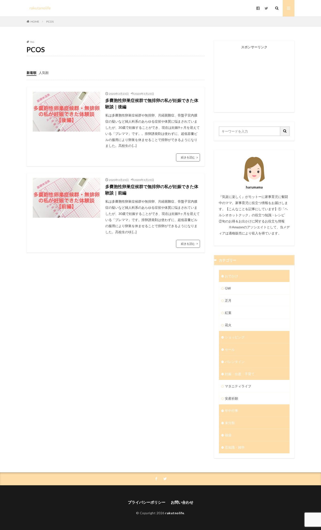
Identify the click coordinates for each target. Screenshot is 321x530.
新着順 (31, 73)
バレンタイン (235, 362)
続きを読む (188, 157)
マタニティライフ (238, 386)
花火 (228, 325)
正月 (228, 300)
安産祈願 (231, 398)
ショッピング (235, 337)
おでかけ (231, 276)
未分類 (230, 423)
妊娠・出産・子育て (239, 374)
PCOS (50, 21)
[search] (285, 131)
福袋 (228, 435)
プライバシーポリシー (146, 502)
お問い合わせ (182, 502)
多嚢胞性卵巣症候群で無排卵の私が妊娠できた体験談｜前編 (151, 189)
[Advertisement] (254, 78)
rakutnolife (174, 513)
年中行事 (231, 411)
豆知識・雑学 (235, 447)
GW (228, 288)
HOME (35, 21)
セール (230, 349)
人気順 (44, 73)
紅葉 (228, 313)
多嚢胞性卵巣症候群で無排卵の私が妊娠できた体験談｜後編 (151, 103)
